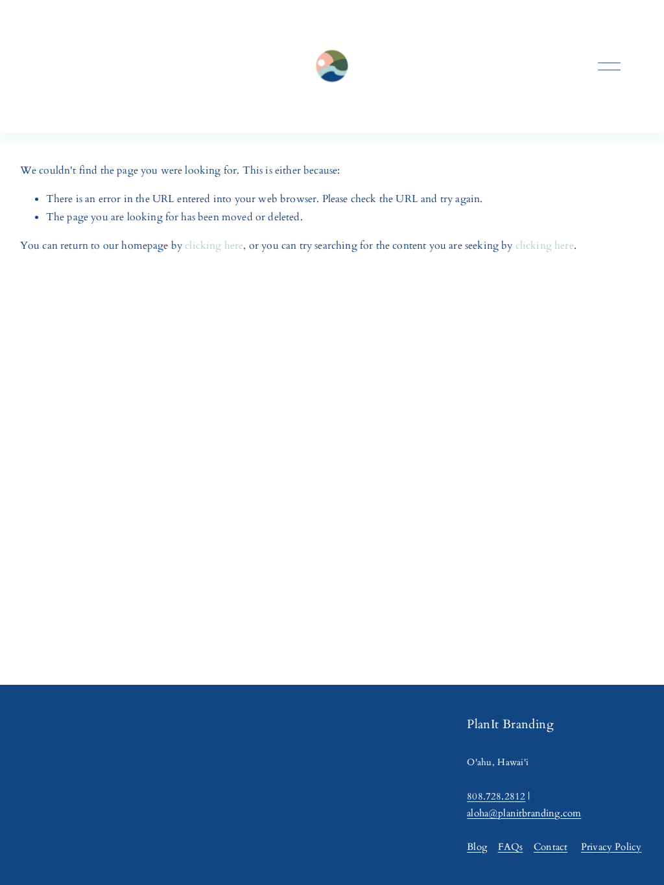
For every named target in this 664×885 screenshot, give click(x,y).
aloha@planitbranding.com (524, 813)
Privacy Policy (611, 847)
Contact (550, 847)
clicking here (214, 245)
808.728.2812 (496, 796)
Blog (477, 847)
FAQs (510, 847)
